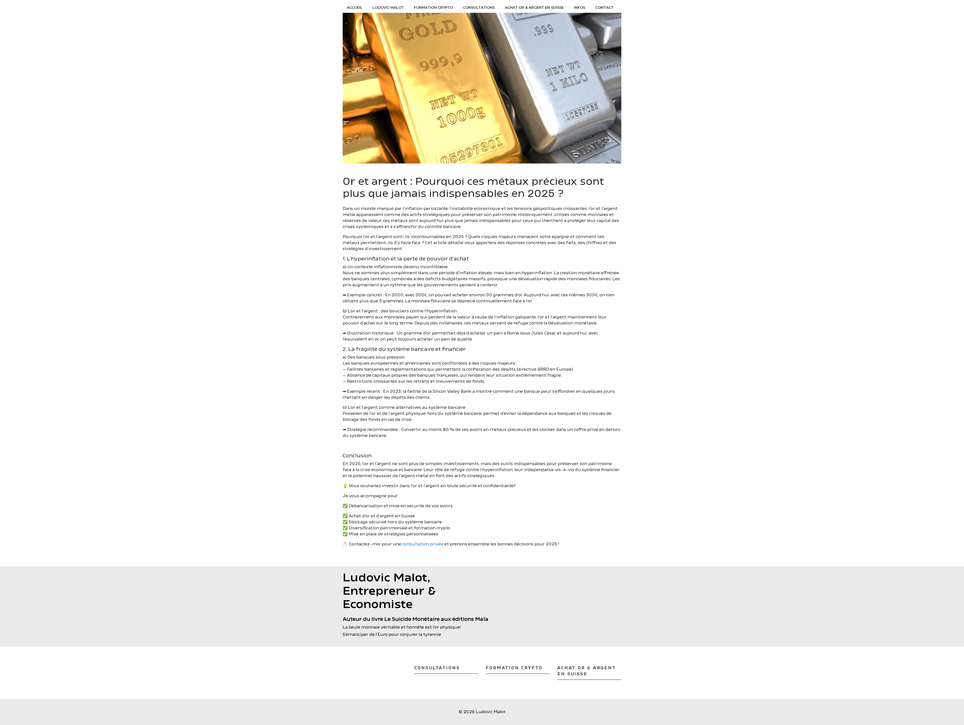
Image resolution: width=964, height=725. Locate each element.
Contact (604, 7)
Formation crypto (433, 7)
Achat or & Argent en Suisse (534, 7)
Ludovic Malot (388, 7)
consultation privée (422, 544)
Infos (579, 7)
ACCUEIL (355, 7)
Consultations (479, 7)
